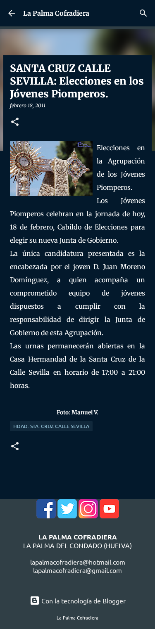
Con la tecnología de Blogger (83, 600)
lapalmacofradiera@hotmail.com (77, 562)
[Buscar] (143, 13)
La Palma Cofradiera (56, 13)
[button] (15, 122)
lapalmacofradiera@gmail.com (77, 570)
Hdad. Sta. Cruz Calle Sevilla (51, 426)
